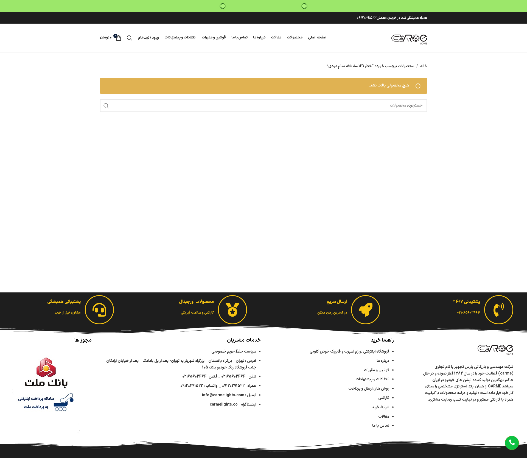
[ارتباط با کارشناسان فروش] (512, 443)
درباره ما (383, 361)
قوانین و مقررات (376, 370)
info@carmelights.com (223, 395)
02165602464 (233, 376)
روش (368, 389)
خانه (423, 66)
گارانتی (383, 398)
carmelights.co (224, 404)
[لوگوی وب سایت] (409, 38)
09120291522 (366, 17)
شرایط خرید (380, 407)
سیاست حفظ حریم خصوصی (233, 351)
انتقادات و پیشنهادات (372, 379)
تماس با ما (380, 426)
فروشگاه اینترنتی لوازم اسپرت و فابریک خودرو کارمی (349, 351)
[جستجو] (129, 37)
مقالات (383, 417)
